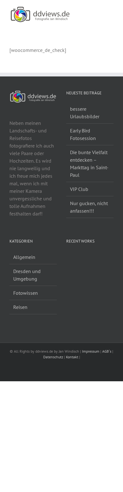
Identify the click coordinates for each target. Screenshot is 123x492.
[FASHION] (73, 258)
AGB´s (106, 351)
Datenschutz (53, 357)
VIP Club (79, 189)
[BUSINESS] (75, 258)
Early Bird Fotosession (83, 134)
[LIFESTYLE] (68, 258)
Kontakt (72, 357)
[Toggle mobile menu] (111, 9)
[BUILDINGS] (77, 258)
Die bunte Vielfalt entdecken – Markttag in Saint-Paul (89, 163)
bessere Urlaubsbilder (84, 113)
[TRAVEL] (71, 258)
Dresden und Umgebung (27, 275)
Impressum (90, 351)
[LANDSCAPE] (66, 258)
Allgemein (24, 257)
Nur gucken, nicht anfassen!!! (89, 207)
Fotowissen (25, 293)
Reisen (20, 307)
